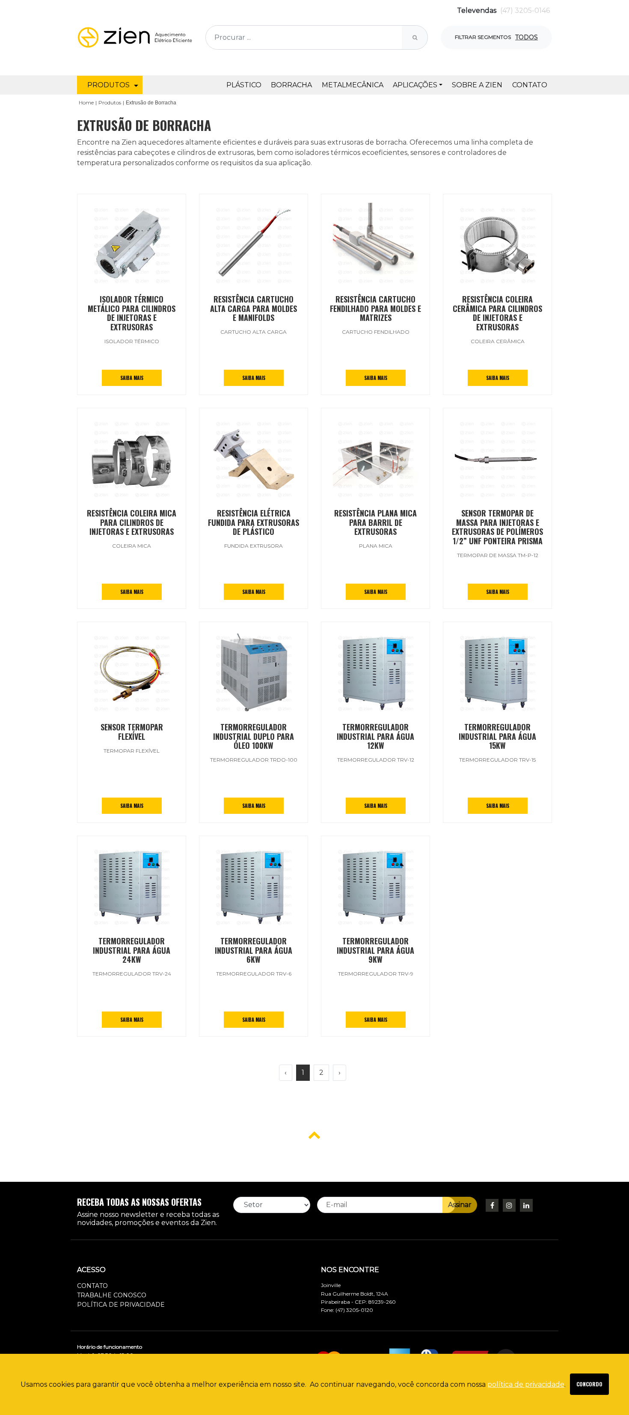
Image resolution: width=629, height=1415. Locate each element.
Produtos (109, 102)
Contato (529, 85)
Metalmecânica (352, 85)
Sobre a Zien (477, 85)
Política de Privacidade (121, 1304)
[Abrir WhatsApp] (607, 1393)
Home (86, 102)
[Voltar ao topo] (314, 1134)
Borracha (291, 85)
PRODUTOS (108, 85)
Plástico (243, 85)
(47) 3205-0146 (525, 10)
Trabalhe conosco (111, 1295)
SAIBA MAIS (131, 377)
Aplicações (415, 85)
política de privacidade (525, 1384)
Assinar (460, 1205)
